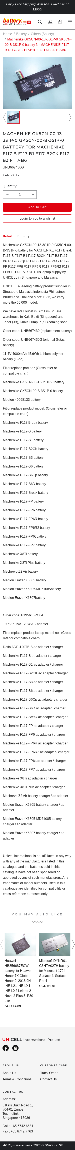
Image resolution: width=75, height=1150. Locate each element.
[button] (5, 117)
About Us (9, 1073)
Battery (21, 34)
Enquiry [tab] (24, 236)
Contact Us (48, 1079)
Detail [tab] (7, 236)
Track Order (49, 1073)
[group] (13, 117)
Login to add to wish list (37, 218)
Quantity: (10, 186)
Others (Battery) (42, 34)
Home (7, 34)
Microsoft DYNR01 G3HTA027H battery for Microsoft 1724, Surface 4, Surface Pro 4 (54, 971)
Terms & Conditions (16, 1079)
